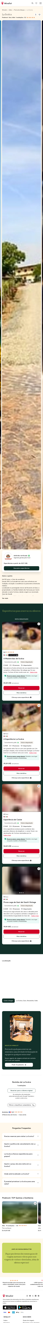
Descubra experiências (22, 568)
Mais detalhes (21, 693)
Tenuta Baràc (6, 1228)
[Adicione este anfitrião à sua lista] (39, 14)
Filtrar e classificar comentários (20, 1105)
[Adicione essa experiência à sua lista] (38, 624)
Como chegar (8, 1000)
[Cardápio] (40, 3)
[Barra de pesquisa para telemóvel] (32, 3)
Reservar (21, 688)
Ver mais (5, 598)
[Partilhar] (35, 14)
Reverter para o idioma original (21, 1090)
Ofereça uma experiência (20, 697)
